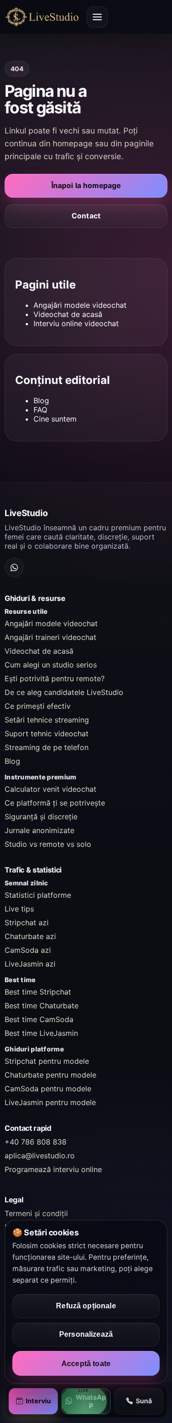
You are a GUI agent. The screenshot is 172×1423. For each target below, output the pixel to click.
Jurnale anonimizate (39, 830)
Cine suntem (55, 418)
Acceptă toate (86, 1363)
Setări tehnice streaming (47, 719)
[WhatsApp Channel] (14, 567)
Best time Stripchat (38, 991)
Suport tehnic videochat (47, 733)
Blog (41, 400)
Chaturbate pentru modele (50, 1074)
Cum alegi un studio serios (51, 664)
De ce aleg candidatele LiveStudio (64, 692)
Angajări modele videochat (80, 305)
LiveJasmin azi (30, 963)
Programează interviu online (53, 1169)
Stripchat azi (27, 922)
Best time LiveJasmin (41, 1033)
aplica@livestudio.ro (40, 1155)
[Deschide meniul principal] (97, 17)
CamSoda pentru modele (48, 1088)
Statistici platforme (38, 895)
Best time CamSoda (39, 1019)
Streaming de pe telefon (47, 747)
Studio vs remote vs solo (48, 844)
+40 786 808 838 (36, 1141)
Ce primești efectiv (38, 706)
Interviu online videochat (76, 323)
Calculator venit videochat (50, 789)
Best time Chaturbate (41, 1005)
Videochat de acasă (67, 314)
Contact (86, 215)
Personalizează (86, 1334)
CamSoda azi (28, 950)
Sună (144, 1401)
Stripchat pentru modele (47, 1061)
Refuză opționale (86, 1306)
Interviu (38, 1401)
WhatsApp (91, 1401)
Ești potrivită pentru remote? (55, 678)
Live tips (19, 908)
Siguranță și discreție (41, 816)
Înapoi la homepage (86, 185)
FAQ (40, 409)
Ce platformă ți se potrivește (55, 802)
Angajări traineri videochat (50, 637)
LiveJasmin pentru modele (50, 1102)
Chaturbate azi (30, 936)
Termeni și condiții (36, 1213)
